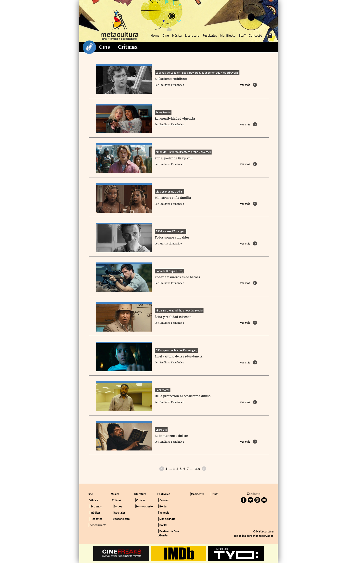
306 (197, 469)
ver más (248, 85)
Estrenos (96, 506)
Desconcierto (98, 525)
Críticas (140, 500)
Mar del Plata (167, 519)
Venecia (164, 512)
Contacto (255, 35)
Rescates (96, 519)
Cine (166, 35)
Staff (242, 35)
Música (177, 35)
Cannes (164, 500)
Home (155, 35)
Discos (118, 506)
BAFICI (163, 525)
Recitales (120, 512)
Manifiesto (228, 35)
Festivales (210, 35)
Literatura (192, 35)
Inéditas (96, 512)
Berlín (163, 506)
